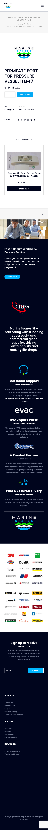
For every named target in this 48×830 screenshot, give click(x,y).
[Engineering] (24, 569)
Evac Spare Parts (26, 109)
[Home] (24, 523)
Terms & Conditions (13, 715)
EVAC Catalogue (12, 751)
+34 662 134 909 (14, 792)
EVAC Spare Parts (12, 771)
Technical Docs (11, 754)
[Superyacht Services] (24, 229)
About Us (8, 703)
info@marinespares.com (17, 398)
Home (19, 24)
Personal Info (10, 737)
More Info (24, 188)
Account (8, 728)
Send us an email (12, 795)
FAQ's (7, 709)
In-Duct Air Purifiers (13, 773)
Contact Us (12, 277)
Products (27, 24)
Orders (7, 731)
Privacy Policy (10, 711)
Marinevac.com (24, 459)
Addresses (9, 734)
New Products (10, 768)
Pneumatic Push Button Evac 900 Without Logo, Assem (24, 174)
